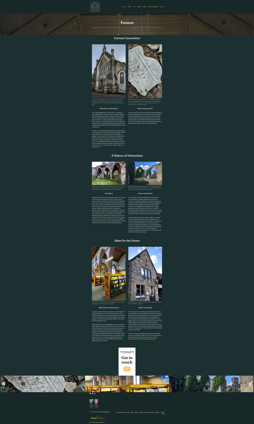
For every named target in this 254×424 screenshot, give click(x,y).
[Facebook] (90, 393)
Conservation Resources (153, 6)
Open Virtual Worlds (106, 411)
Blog (163, 414)
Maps (132, 412)
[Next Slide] (250, 383)
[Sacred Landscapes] (94, 6)
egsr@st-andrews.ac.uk (150, 339)
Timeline (139, 6)
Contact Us (127, 369)
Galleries (157, 412)
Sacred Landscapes (121, 412)
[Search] (163, 6)
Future (144, 6)
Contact (162, 412)
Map (161, 6)
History (129, 6)
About (124, 6)
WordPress (101, 422)
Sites (134, 6)
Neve (90, 422)
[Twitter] (92, 393)
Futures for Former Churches (146, 412)
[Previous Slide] (3, 383)
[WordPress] (95, 393)
